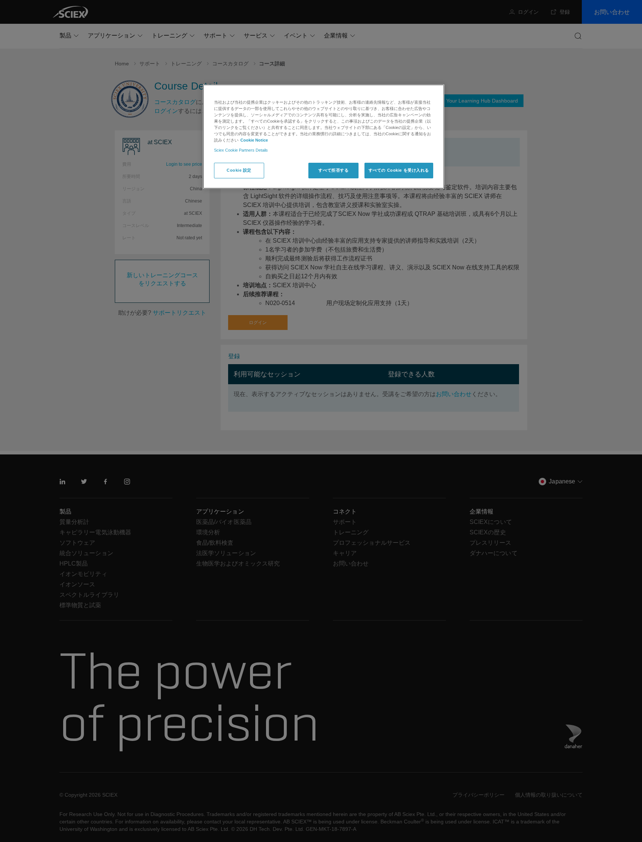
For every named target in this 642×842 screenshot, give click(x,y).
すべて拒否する (333, 170)
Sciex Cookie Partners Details (241, 150)
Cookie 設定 (239, 170)
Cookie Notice (254, 140)
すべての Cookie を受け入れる (399, 170)
